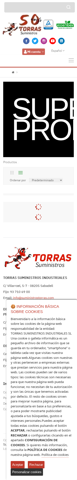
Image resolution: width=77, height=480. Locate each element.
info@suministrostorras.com (33, 298)
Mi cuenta (34, 52)
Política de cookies (55, 454)
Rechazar (36, 464)
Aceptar (17, 464)
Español (56, 51)
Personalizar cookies (26, 472)
